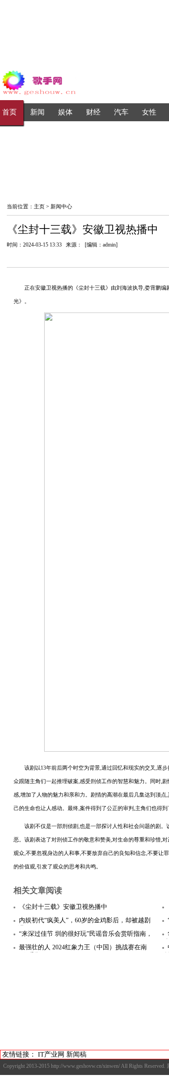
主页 (39, 206)
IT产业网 (51, 1054)
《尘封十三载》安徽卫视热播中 (63, 906)
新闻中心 (61, 206)
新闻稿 (76, 1054)
